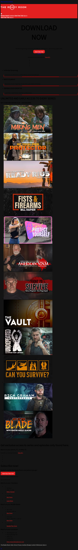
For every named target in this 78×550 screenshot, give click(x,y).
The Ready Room (5, 545)
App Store (9, 497)
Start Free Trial (39, 52)
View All (47, 57)
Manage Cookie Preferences (35, 545)
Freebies (11, 15)
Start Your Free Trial (8, 473)
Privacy (20, 545)
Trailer (39, 53)
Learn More (10, 501)
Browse (3, 15)
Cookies (24, 545)
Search (7, 15)
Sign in (25, 15)
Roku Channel (10, 492)
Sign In (11, 17)
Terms (16, 545)
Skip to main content (7, 1)
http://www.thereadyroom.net (15, 542)
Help (12, 545)
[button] (1, 13)
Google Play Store (12, 526)
